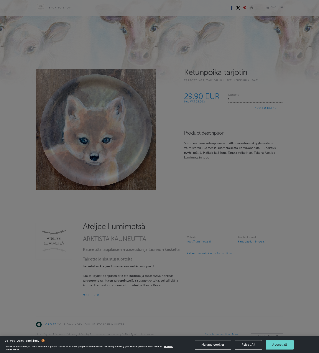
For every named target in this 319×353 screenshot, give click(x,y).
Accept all (279, 344)
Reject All (248, 344)
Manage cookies (212, 344)
